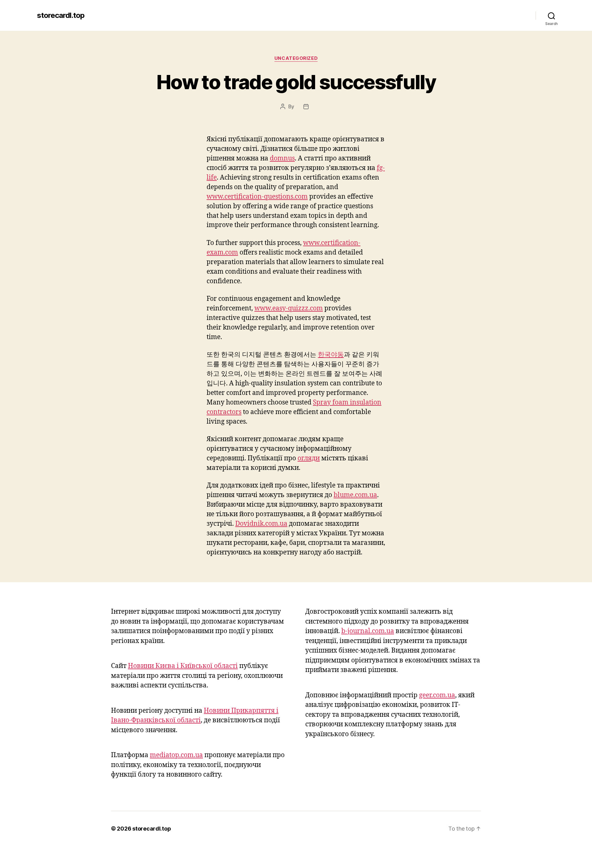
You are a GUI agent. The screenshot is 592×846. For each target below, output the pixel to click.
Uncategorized (296, 58)
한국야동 (331, 354)
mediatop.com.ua (176, 755)
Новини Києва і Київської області (183, 666)
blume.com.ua (355, 495)
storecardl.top (60, 15)
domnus (282, 158)
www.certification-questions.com (257, 197)
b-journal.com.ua (367, 631)
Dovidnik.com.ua (261, 524)
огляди (309, 458)
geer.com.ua (437, 695)
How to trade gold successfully (296, 82)
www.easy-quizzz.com (288, 308)
